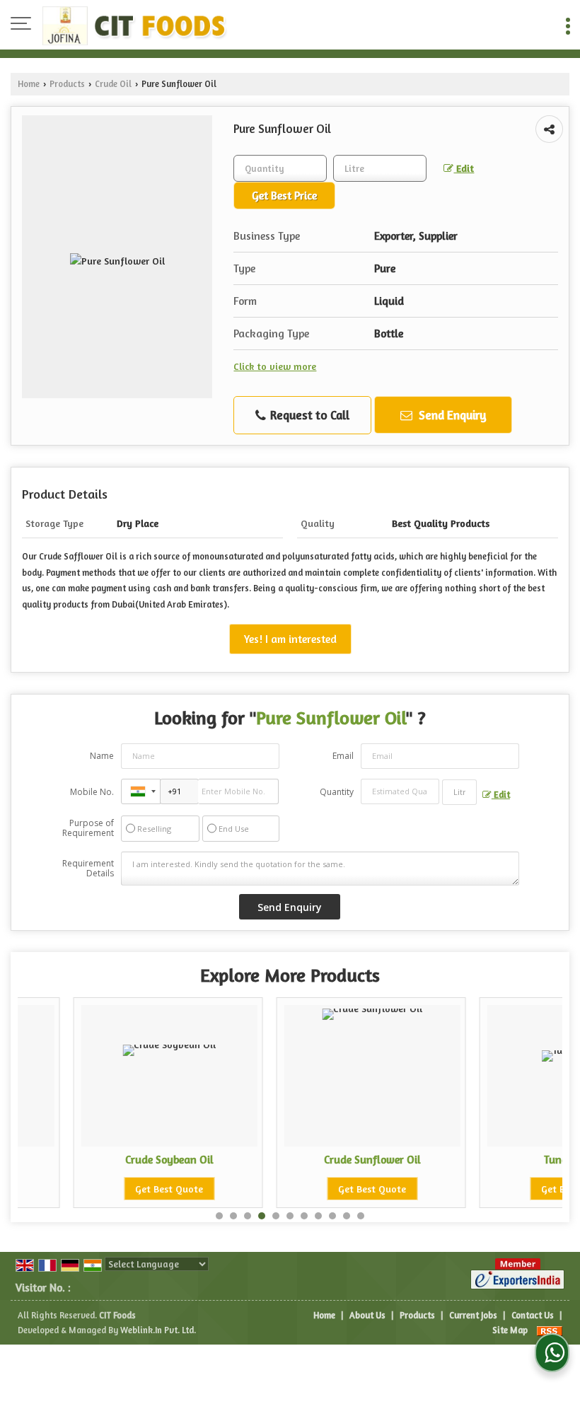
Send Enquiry (451, 414)
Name (102, 756)
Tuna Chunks (529, 1159)
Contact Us (532, 1315)
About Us (367, 1315)
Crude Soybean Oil (123, 1159)
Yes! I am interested (290, 639)
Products (67, 84)
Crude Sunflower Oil (326, 1159)
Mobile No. (92, 792)
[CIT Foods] (135, 25)
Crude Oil (113, 84)
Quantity (337, 792)
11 (360, 1215)
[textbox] (380, 168)
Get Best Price (284, 195)
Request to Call (308, 414)
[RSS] (549, 1330)
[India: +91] (141, 791)
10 (346, 1215)
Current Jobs (473, 1315)
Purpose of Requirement (88, 828)
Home (29, 84)
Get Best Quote (123, 1189)
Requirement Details (88, 868)
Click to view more (274, 366)
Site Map (510, 1330)
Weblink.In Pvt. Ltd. (158, 1330)
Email (343, 756)
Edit (463, 168)
